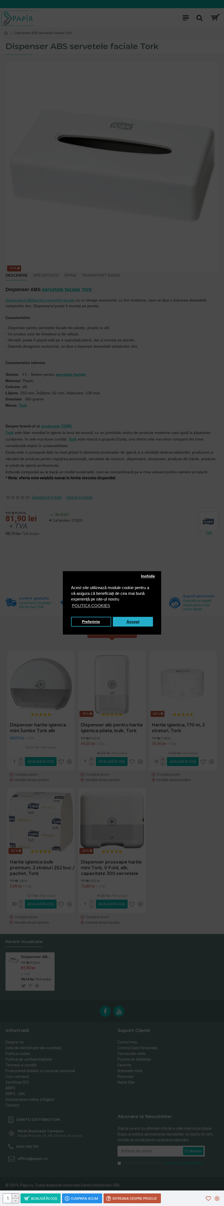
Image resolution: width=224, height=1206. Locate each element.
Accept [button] (133, 622)
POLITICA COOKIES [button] (91, 606)
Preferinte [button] (91, 622)
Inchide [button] (148, 576)
